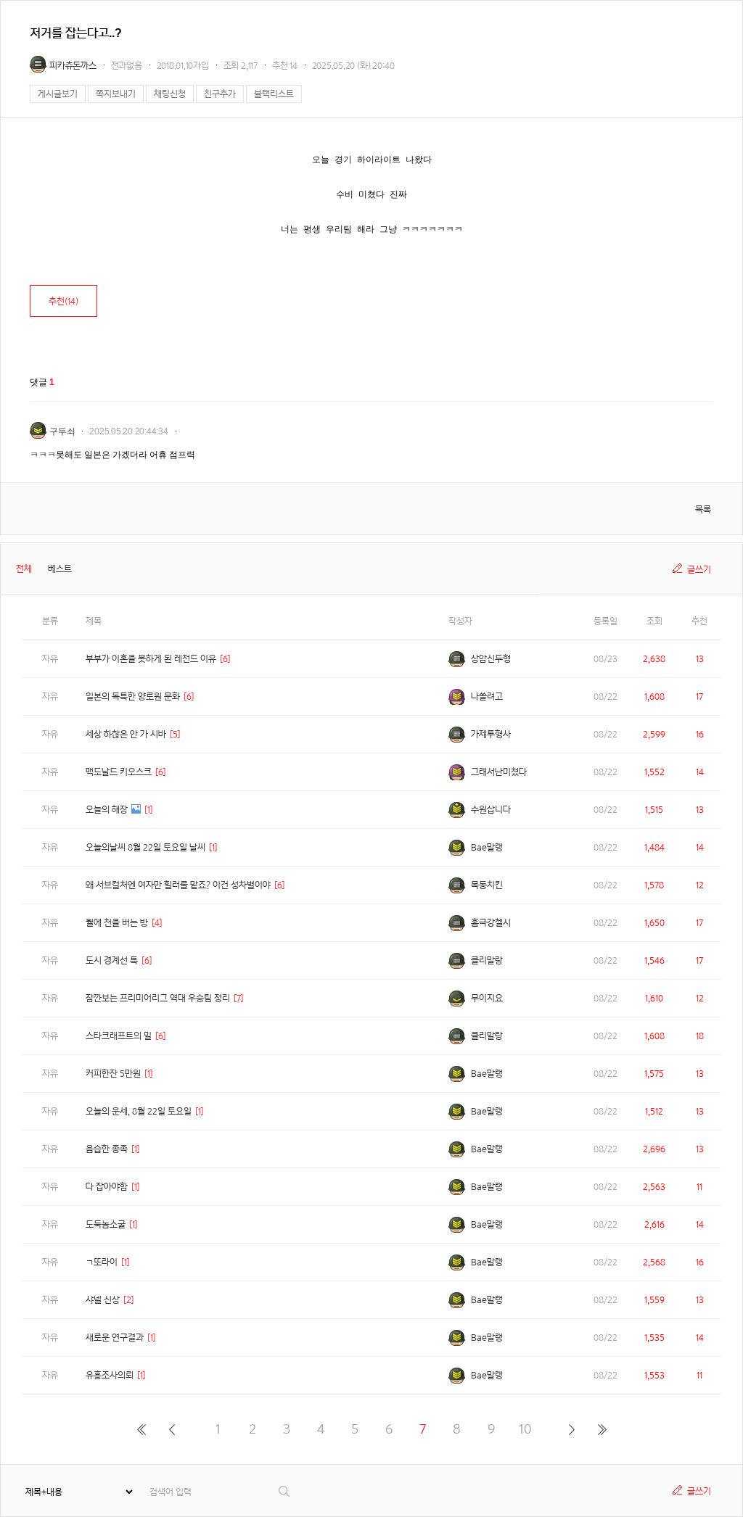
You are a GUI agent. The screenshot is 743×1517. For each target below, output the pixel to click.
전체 (24, 568)
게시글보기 (58, 93)
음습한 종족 (107, 1149)
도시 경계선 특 (112, 960)
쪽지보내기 (116, 93)
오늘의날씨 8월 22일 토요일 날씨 (145, 847)
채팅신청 (170, 93)
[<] (171, 1429)
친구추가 (220, 93)
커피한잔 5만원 (113, 1073)
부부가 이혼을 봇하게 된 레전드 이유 (151, 658)
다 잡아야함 (107, 1186)
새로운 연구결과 (115, 1337)
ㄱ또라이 (102, 1262)
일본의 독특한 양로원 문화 (133, 696)
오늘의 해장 (107, 809)
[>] (571, 1429)
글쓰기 (699, 569)
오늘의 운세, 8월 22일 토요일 (139, 1111)
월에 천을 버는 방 (117, 922)
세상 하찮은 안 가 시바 (126, 734)
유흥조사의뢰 (110, 1375)
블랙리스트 (274, 93)
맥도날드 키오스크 (119, 771)
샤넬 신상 (103, 1299)
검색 (284, 1491)
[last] (601, 1429)
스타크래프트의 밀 (119, 1035)
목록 (703, 509)
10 (525, 1429)
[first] (141, 1429)
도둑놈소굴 (106, 1224)
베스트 (60, 568)
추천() (63, 301)
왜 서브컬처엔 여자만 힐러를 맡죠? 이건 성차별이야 (178, 885)
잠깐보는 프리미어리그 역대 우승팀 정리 (158, 998)
